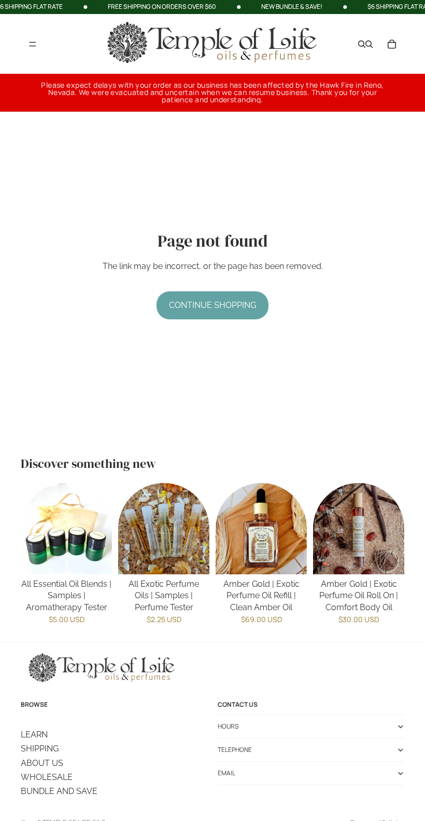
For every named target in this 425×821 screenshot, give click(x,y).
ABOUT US (42, 763)
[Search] (361, 43)
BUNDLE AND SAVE (59, 791)
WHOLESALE (47, 777)
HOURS (228, 726)
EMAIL (226, 773)
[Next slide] (198, 528)
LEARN (34, 734)
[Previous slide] (129, 528)
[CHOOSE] (96, 558)
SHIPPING (40, 748)
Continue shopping (212, 305)
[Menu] (33, 44)
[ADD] (290, 558)
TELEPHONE (235, 749)
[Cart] (391, 43)
